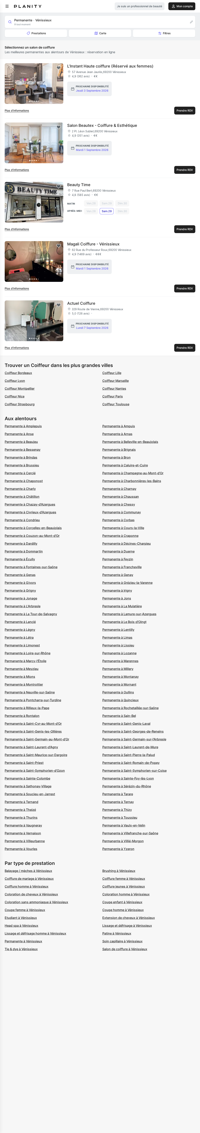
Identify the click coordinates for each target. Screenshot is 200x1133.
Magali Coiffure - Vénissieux (93, 244)
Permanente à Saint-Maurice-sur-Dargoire (36, 755)
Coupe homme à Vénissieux (123, 910)
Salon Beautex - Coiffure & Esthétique (102, 125)
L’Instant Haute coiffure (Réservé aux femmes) (110, 66)
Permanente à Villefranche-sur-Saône (130, 833)
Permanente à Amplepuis (23, 426)
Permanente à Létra (19, 637)
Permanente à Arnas (117, 434)
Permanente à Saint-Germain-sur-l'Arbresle (134, 739)
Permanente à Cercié (20, 473)
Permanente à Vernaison (23, 833)
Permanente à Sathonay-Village (28, 786)
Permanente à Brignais (119, 450)
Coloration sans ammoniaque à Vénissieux (36, 902)
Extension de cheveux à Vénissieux (128, 918)
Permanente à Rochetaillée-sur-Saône (130, 708)
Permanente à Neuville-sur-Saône (30, 692)
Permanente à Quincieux (120, 700)
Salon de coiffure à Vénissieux (124, 949)
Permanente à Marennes (120, 661)
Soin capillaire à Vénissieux (122, 941)
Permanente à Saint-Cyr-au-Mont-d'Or (33, 724)
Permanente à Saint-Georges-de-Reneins (133, 731)
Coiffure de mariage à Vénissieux (29, 879)
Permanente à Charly (20, 489)
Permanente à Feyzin (117, 559)
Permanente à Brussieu (22, 465)
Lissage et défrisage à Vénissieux (127, 925)
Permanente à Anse (19, 434)
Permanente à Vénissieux (23, 941)
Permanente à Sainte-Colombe (27, 778)
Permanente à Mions (20, 677)
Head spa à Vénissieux (21, 925)
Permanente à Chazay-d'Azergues (30, 504)
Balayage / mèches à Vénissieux (28, 871)
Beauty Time (78, 184)
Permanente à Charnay (119, 489)
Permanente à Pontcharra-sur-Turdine (33, 700)
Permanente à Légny (20, 630)
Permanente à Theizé (20, 810)
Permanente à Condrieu (22, 520)
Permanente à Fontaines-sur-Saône (31, 567)
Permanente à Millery (117, 669)
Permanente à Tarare (117, 794)
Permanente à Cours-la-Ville (123, 528)
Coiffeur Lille (111, 373)
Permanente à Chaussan (120, 496)
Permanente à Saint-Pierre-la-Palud (128, 755)
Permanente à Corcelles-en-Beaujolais (33, 528)
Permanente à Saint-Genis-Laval (126, 724)
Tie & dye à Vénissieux (21, 949)
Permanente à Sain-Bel (119, 716)
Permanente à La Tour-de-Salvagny (31, 614)
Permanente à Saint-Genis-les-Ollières (33, 731)
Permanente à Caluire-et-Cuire (125, 465)
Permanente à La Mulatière (122, 606)
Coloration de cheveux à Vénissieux (31, 894)
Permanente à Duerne (118, 551)
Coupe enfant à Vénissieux (122, 902)
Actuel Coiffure (81, 303)
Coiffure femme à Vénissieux (123, 879)
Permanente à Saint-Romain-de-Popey (131, 763)
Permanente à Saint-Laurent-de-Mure (130, 747)
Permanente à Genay (117, 575)
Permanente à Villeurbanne (25, 841)
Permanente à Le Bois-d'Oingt (124, 622)
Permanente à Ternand (21, 802)
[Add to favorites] (58, 68)
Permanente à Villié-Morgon (123, 841)
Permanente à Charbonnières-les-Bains (131, 481)
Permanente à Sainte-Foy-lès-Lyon (128, 778)
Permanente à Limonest (22, 645)
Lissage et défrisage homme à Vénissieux (35, 933)
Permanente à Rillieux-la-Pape (27, 708)
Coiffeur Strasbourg (20, 404)
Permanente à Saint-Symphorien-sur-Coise (134, 770)
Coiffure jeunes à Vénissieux (123, 886)
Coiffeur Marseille (115, 381)
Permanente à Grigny (20, 590)
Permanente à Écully (20, 559)
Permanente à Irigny (117, 590)
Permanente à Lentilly (118, 630)
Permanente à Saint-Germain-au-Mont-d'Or (37, 739)
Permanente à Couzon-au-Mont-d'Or (32, 536)
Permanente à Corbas (118, 520)
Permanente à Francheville (122, 567)
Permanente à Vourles (21, 849)
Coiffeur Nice (14, 396)
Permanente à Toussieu (119, 817)
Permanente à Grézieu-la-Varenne (127, 583)
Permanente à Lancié (20, 622)
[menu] (7, 6)
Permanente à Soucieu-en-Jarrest (30, 794)
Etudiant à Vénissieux (21, 918)
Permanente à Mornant (119, 684)
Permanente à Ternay (118, 802)
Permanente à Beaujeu (21, 442)
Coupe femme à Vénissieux (25, 910)
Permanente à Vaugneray (23, 825)
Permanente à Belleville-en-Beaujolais (130, 442)
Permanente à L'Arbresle (22, 606)
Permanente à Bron (116, 457)
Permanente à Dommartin (24, 551)
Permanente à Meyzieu (21, 669)
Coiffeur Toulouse (115, 404)
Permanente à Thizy (117, 810)
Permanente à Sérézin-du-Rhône (126, 786)
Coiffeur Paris (112, 396)
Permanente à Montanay (120, 677)
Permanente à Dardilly (21, 543)
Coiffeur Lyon (15, 381)
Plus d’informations (17, 110)
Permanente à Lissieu (118, 645)
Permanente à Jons (116, 598)
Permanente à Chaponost (24, 481)
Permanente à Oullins (118, 692)
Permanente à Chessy (118, 504)
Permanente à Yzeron (118, 849)
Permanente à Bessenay (22, 450)
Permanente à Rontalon (22, 716)
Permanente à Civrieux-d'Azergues (30, 512)
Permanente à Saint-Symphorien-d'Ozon (35, 770)
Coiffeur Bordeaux (18, 373)
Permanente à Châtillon (22, 496)
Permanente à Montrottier (24, 684)
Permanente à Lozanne (119, 653)
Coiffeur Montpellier (20, 388)
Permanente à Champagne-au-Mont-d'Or (132, 473)
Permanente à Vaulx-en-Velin (123, 825)
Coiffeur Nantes (114, 388)
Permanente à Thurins (21, 817)
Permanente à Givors (20, 583)
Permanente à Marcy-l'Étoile (25, 661)
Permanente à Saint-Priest (24, 763)
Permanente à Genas (20, 575)
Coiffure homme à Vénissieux (26, 886)
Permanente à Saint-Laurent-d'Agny (31, 747)
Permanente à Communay (121, 512)
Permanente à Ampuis (118, 426)
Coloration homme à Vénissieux (126, 894)
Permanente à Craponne (120, 536)
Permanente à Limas (117, 637)
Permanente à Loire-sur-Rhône (27, 653)
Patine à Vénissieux (116, 933)
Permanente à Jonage (21, 598)
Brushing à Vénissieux (118, 871)
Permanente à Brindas (21, 457)
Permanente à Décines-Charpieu (126, 543)
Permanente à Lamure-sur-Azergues (129, 614)
